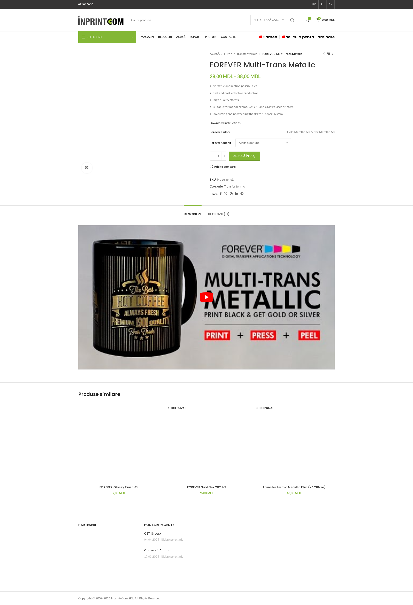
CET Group (152, 533)
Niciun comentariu (172, 539)
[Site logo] (100, 19)
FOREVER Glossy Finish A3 (118, 487)
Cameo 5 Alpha (156, 550)
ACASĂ (215, 54)
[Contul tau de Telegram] (242, 194)
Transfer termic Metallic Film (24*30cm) (294, 487)
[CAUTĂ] (292, 20)
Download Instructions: (225, 123)
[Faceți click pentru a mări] (87, 168)
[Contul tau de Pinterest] (231, 194)
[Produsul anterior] (324, 54)
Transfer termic (247, 54)
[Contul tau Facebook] (220, 194)
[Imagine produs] (206, 442)
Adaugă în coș (244, 156)
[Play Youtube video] (206, 297)
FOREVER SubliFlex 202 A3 (206, 487)
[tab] (193, 212)
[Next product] (332, 54)
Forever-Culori (220, 142)
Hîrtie (228, 54)
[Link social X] (225, 194)
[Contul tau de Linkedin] (236, 194)
